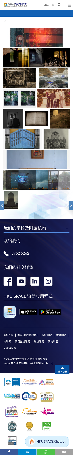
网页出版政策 (22, 341)
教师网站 (61, 335)
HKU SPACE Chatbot (51, 441)
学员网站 (47, 335)
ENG (46, 5)
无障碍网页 (10, 348)
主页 (4, 21)
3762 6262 (20, 253)
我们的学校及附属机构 (25, 228)
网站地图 (53, 341)
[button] (59, 5)
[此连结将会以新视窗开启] (28, 312)
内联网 (7, 341)
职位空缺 (8, 335)
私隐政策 (39, 341)
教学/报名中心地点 (28, 335)
